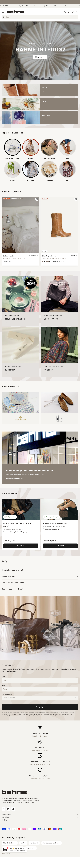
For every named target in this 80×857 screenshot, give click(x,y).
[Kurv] (76, 12)
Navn (3, 676)
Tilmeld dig (40, 707)
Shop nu (38, 57)
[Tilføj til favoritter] (36, 199)
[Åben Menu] (3, 11)
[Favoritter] (69, 12)
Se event (20, 546)
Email (3, 685)
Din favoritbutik (7, 694)
